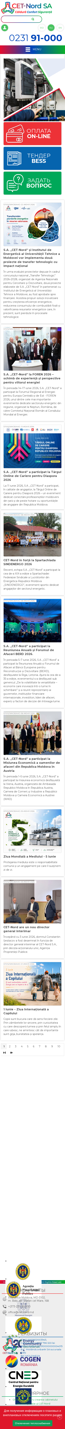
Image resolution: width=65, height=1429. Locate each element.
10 (58, 1046)
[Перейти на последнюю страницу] (11, 1052)
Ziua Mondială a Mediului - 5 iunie (29, 856)
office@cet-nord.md (21, 1312)
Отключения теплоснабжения (32, 1423)
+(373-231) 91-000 (19, 1306)
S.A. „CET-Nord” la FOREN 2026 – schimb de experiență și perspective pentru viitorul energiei (31, 378)
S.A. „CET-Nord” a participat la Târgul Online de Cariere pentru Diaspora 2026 (32, 476)
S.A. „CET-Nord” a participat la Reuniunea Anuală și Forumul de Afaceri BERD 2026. (28, 650)
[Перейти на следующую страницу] (4, 1052)
